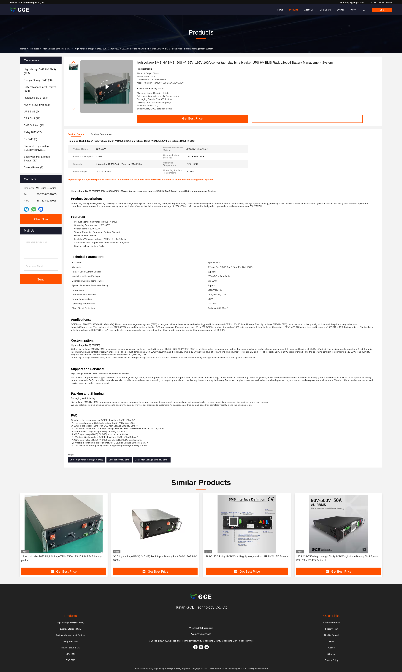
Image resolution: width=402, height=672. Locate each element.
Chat (382, 9)
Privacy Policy (331, 660)
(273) (40, 71)
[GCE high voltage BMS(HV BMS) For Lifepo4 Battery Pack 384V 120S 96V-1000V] (155, 524)
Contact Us (325, 9)
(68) (38, 80)
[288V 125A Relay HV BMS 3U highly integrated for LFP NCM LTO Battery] (246, 524)
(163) (36, 97)
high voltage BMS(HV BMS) (57, 48)
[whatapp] (33, 209)
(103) (40, 89)
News (331, 641)
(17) (33, 132)
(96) (32, 111)
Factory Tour (331, 629)
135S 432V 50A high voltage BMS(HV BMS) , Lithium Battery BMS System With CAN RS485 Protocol (337, 558)
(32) (37, 104)
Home (280, 9)
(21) (37, 158)
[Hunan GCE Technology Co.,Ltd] (20, 10)
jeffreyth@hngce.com (354, 2)
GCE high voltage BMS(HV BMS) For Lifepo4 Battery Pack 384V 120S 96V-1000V (155, 558)
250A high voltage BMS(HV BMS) (86, 459)
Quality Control (331, 635)
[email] (41, 209)
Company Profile (331, 622)
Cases (331, 647)
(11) (37, 148)
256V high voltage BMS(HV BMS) (151, 459)
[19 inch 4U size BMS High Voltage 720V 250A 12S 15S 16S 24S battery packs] (63, 524)
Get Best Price (192, 118)
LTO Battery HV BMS (119, 459)
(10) (34, 125)
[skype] (26, 209)
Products (293, 9)
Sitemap (331, 654)
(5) (30, 139)
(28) (32, 118)
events (340, 9)
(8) (33, 167)
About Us (308, 9)
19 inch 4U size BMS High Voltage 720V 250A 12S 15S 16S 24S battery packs (61, 558)
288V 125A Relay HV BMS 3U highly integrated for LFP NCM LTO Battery (247, 556)
